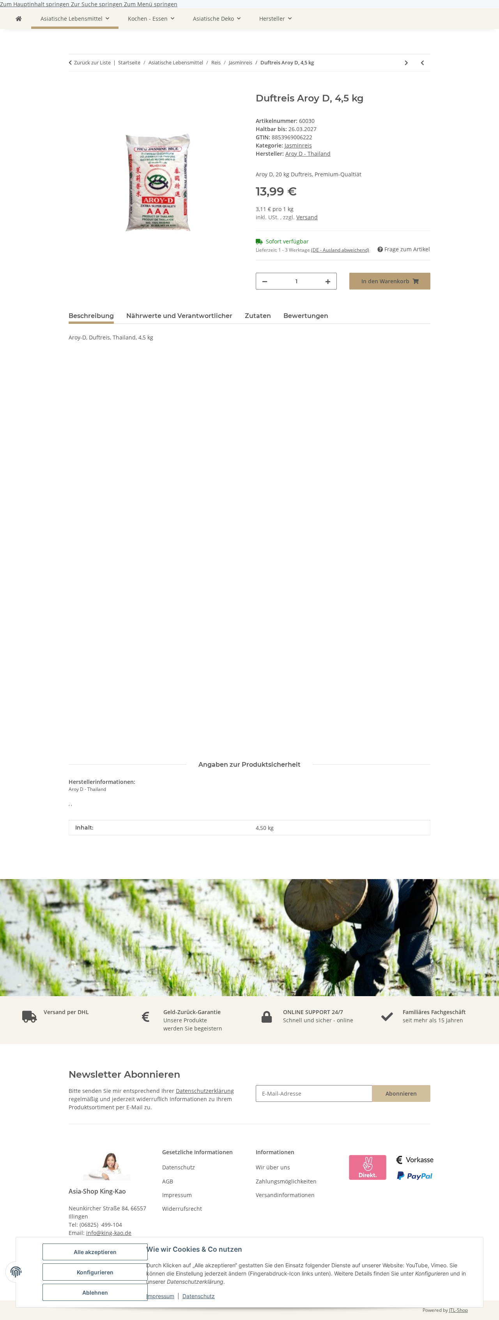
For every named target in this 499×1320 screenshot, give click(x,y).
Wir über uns (273, 1167)
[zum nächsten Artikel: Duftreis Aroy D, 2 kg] (406, 62)
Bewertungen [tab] (305, 316)
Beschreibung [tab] (91, 316)
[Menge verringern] (264, 281)
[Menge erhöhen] (327, 281)
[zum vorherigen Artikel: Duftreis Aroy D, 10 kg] (422, 62)
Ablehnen (95, 1292)
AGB (167, 1181)
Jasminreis (298, 145)
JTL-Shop (458, 1310)
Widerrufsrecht (182, 1208)
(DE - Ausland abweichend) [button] (340, 250)
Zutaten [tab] (258, 316)
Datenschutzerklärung (205, 1090)
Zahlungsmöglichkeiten (286, 1181)
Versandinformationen (285, 1195)
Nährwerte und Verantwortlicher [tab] (179, 316)
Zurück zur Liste (92, 62)
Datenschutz (198, 1296)
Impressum (160, 1296)
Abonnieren (401, 1093)
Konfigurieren (95, 1272)
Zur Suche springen (97, 4)
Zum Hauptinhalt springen (35, 4)
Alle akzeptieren (95, 1252)
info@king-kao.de (108, 1233)
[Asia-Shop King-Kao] (18, 18)
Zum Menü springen (150, 4)
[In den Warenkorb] (75, 88)
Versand (307, 217)
